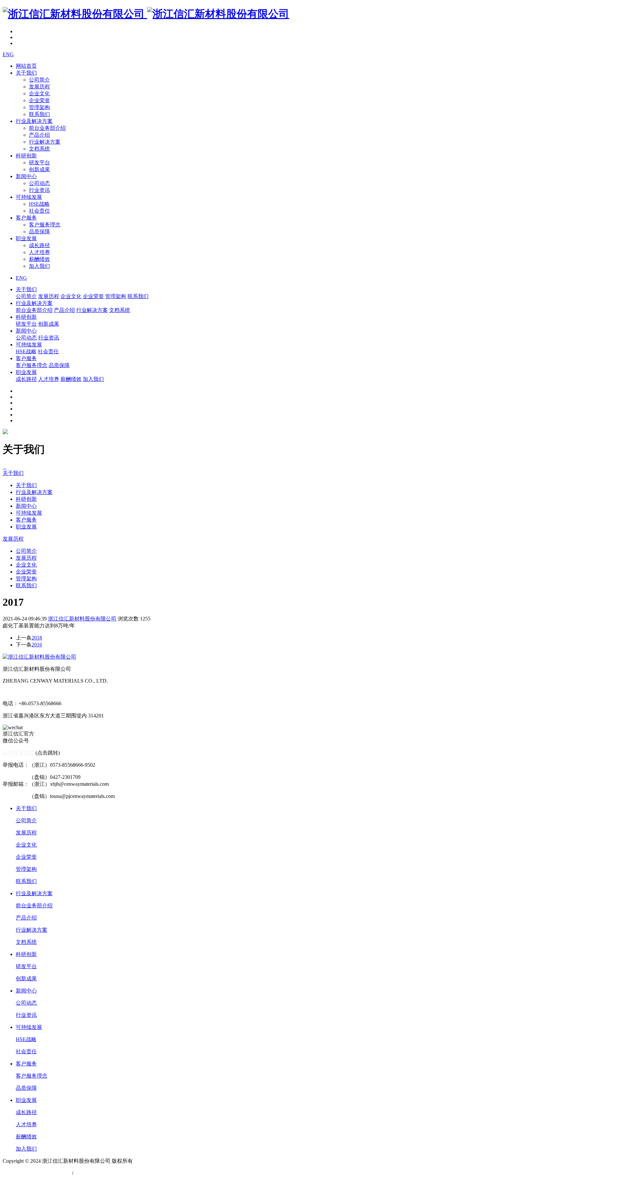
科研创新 (26, 155)
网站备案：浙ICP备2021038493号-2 (43, 1180)
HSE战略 (39, 204)
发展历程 (39, 86)
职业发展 (26, 238)
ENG (8, 54)
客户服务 (26, 218)
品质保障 (39, 231)
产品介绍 (39, 135)
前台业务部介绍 (47, 128)
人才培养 (39, 252)
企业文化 (39, 93)
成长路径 (39, 245)
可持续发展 (29, 197)
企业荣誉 (39, 100)
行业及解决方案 (34, 121)
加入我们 (39, 266)
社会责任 (39, 211)
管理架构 (39, 107)
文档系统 (39, 149)
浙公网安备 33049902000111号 (37, 1173)
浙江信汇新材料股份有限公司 (82, 618)
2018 (37, 638)
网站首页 (26, 66)
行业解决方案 (44, 142)
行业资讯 (39, 190)
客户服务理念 (44, 224)
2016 (37, 644)
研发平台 (39, 162)
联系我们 (39, 114)
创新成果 (39, 169)
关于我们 (26, 73)
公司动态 (39, 183)
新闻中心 (26, 176)
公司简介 (39, 79)
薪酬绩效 (39, 259)
